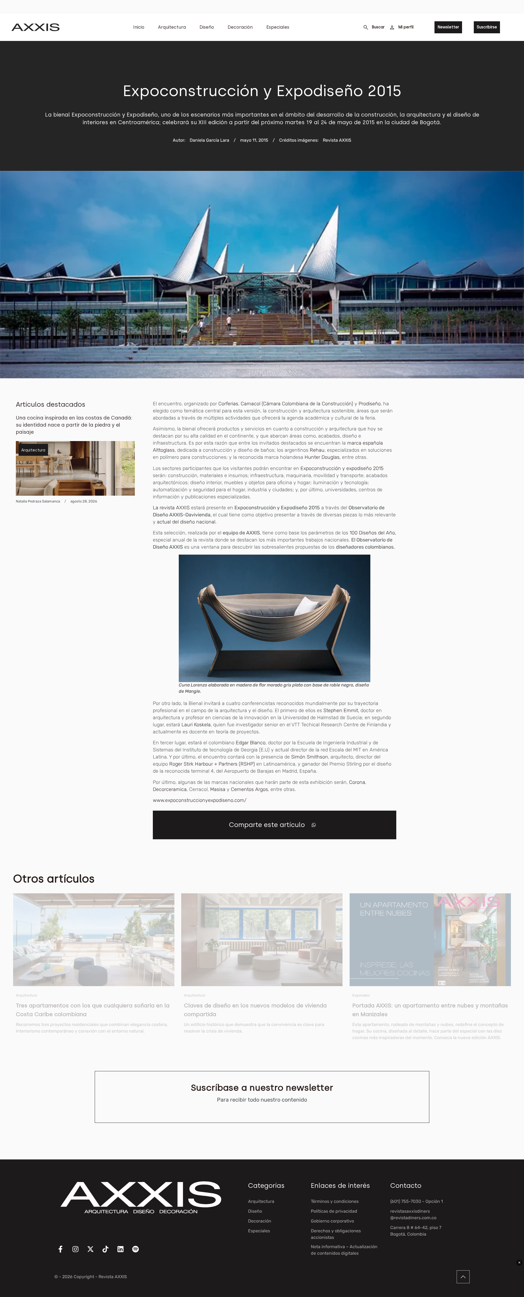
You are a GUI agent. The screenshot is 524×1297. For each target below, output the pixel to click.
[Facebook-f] (64, 1252)
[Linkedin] (124, 1252)
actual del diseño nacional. (188, 522)
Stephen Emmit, (341, 710)
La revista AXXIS (172, 508)
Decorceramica (170, 789)
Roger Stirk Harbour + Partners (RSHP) (212, 764)
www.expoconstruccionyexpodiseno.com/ (199, 800)
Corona (357, 782)
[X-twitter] (94, 1252)
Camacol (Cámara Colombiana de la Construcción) (297, 404)
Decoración (240, 27)
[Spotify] (139, 1252)
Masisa (217, 789)
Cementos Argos (249, 789)
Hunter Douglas (322, 457)
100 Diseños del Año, (372, 533)
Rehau (317, 450)
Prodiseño (370, 404)
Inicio (138, 27)
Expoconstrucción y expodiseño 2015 (341, 468)
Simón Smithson (309, 757)
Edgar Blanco (251, 743)
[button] (314, 825)
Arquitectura (172, 27)
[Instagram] (79, 1252)
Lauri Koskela (196, 725)
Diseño (207, 27)
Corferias (228, 404)
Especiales (277, 27)
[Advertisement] (467, 482)
